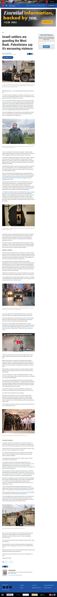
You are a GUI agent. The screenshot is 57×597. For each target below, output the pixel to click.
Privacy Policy (7, 589)
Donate (52, 1)
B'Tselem (7, 245)
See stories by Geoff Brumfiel (15, 575)
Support (21, 587)
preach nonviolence (7, 102)
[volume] (6, 5)
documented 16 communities (20, 492)
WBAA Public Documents (36, 587)
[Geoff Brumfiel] (4, 573)
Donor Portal (34, 585)
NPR (3, 32)
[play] (3, 5)
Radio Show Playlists (47, 587)
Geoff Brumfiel (8, 53)
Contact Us (22, 585)
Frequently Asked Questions (49, 585)
